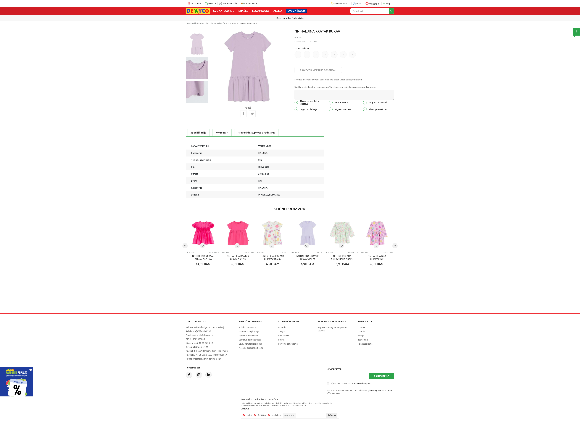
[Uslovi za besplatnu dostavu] (296, 102)
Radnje (361, 335)
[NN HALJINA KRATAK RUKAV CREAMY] (272, 233)
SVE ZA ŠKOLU (296, 11)
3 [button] (307, 54)
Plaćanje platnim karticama (251, 348)
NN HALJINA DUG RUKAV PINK (377, 257)
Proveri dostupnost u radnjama (257, 132)
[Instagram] (199, 375)
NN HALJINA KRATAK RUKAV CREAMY (273, 257)
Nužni (249, 415)
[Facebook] (243, 114)
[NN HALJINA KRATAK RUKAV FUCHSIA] (203, 233)
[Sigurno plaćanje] (296, 109)
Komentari (222, 132)
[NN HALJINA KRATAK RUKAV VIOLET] (307, 233)
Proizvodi (202, 23)
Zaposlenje (363, 340)
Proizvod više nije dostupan (318, 70)
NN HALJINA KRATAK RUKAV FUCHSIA (203, 257)
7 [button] (343, 54)
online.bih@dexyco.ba (202, 335)
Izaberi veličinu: (302, 48)
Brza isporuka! (283, 18)
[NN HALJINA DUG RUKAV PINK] (377, 233)
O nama (361, 327)
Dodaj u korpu (205, 281)
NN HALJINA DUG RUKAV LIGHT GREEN (342, 257)
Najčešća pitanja (365, 344)
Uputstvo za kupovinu (249, 335)
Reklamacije (283, 335)
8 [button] (352, 54)
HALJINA (228, 23)
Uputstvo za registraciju (250, 340)
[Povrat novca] (331, 102)
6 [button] (334, 54)
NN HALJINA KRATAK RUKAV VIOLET (307, 257)
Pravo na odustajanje (288, 344)
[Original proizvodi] (365, 102)
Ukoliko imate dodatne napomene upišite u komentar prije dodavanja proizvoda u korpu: (335, 87)
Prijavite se (381, 376)
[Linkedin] (209, 375)
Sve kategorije (223, 11)
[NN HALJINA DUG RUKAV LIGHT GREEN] (342, 233)
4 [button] (316, 54)
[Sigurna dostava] (331, 109)
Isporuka (282, 327)
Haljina (219, 23)
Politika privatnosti (247, 327)
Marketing (276, 415)
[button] (202, 245)
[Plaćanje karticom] (365, 109)
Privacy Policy (377, 390)
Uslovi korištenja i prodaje (250, 344)
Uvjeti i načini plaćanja (249, 331)
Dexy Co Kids (191, 23)
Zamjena (282, 331)
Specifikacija (198, 132)
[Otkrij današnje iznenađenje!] (16, 383)
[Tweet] (252, 114)
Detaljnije (245, 409)
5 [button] (325, 54)
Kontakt (361, 331)
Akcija (277, 11)
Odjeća (212, 23)
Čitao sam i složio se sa (351, 384)
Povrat (281, 340)
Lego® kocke (260, 11)
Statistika (262, 415)
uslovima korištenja (362, 383)
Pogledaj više (298, 18)
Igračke (243, 11)
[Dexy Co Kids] (198, 11)
